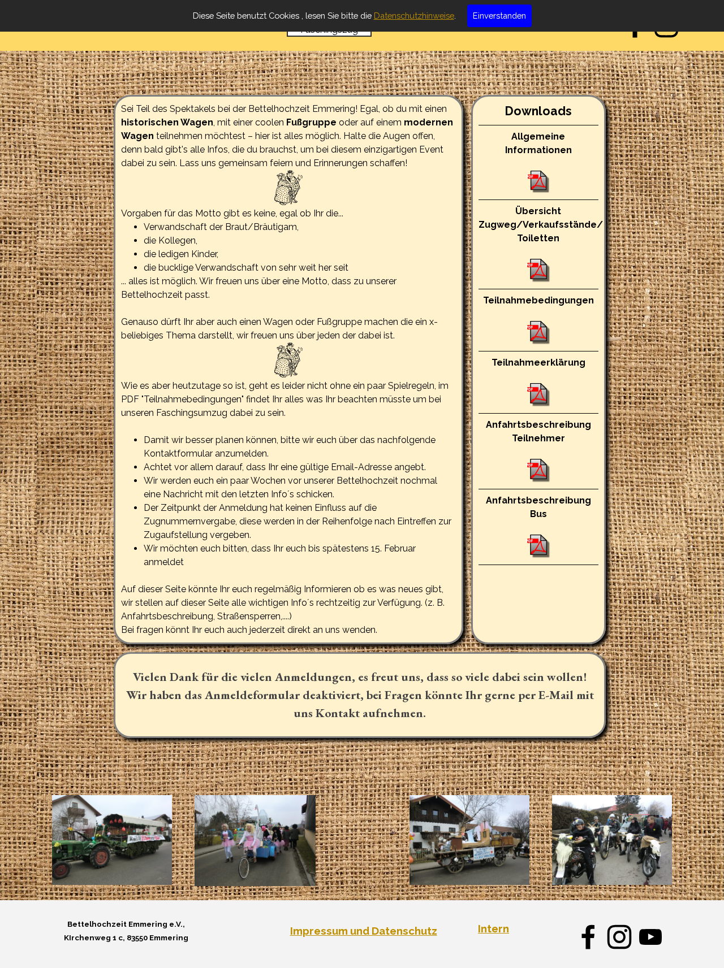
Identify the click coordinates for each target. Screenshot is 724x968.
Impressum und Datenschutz (363, 930)
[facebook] (588, 937)
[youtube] (650, 937)
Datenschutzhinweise (414, 15)
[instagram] (619, 937)
